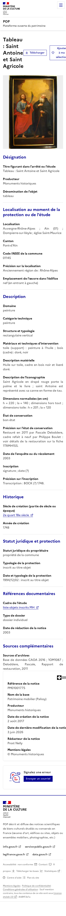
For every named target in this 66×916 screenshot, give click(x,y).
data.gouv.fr (40, 854)
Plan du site (33, 877)
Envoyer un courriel (38, 779)
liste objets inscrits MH (18, 607)
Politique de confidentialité (36, 885)
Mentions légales (11, 885)
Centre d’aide (14, 877)
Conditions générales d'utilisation (20, 889)
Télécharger (37, 53)
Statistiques (50, 871)
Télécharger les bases (27, 871)
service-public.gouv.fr (38, 847)
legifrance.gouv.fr (14, 854)
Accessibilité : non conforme (18, 864)
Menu (61, 5)
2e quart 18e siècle (16, 515)
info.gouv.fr (10, 847)
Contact (43, 864)
